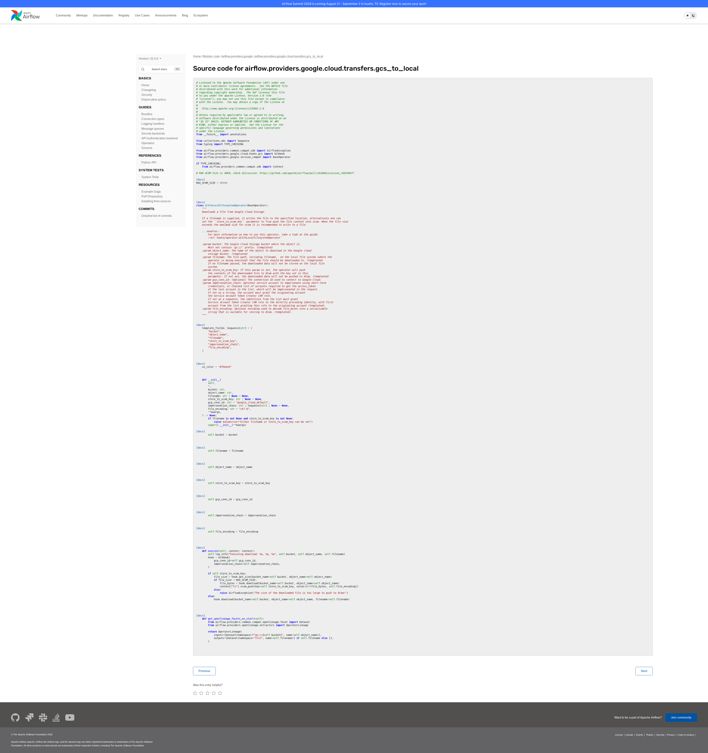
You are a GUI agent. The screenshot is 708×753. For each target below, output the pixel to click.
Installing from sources (156, 201)
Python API (148, 162)
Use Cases (142, 15)
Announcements (165, 15)
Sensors (146, 148)
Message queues (152, 128)
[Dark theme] (693, 15)
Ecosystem (201, 15)
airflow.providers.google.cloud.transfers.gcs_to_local (289, 56)
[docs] (200, 179)
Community (63, 15)
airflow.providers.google (237, 56)
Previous (204, 671)
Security (146, 95)
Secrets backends (153, 133)
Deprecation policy (153, 99)
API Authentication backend (159, 138)
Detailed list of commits (156, 216)
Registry (124, 15)
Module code (211, 56)
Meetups (82, 15)
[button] (150, 58)
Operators (147, 143)
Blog (185, 15)
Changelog (148, 90)
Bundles (146, 114)
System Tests (150, 177)
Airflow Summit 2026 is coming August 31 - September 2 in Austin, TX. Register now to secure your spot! (354, 4)
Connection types (152, 119)
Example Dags (151, 191)
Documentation (103, 15)
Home (145, 85)
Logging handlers (152, 123)
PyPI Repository (152, 196)
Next (644, 671)
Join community (681, 717)
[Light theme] (687, 15)
